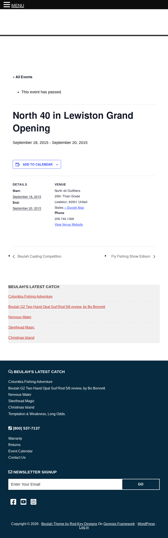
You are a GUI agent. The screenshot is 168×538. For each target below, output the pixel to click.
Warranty (15, 438)
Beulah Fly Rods (35, 22)
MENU (17, 5)
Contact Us (17, 457)
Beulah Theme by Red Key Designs (69, 524)
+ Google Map (74, 207)
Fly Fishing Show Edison (131, 256)
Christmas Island (21, 338)
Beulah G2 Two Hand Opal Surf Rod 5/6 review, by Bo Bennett (56, 307)
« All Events (22, 76)
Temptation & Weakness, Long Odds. (37, 414)
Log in (84, 527)
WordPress (146, 524)
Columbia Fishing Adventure (30, 296)
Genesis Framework (119, 524)
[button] (7, 5)
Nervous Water (19, 317)
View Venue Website (69, 224)
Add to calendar (37, 164)
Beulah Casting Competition (39, 256)
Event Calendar (20, 451)
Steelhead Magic (21, 327)
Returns (14, 445)
